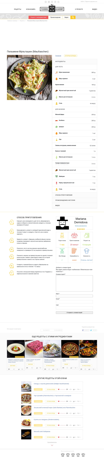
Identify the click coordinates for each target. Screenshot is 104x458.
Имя (57, 293)
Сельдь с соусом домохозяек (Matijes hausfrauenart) (49, 361)
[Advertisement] (52, 36)
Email (58, 299)
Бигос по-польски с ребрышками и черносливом (86, 361)
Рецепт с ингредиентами (38, 17)
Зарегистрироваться (91, 1)
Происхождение (55, 17)
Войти (82, 1)
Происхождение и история (65, 200)
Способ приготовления (63, 195)
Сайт (57, 305)
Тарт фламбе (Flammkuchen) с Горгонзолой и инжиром (52, 395)
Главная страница (12, 20)
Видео (94, 9)
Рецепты (17, 9)
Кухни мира (30, 9)
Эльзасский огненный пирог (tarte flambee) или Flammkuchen (54, 407)
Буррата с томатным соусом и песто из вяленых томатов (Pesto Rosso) (15, 361)
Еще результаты (52, 442)
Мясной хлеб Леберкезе (42, 431)
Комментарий (60, 274)
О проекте (79, 9)
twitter (94, 330)
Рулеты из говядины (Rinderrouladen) (46, 419)
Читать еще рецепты (81, 225)
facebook (86, 330)
